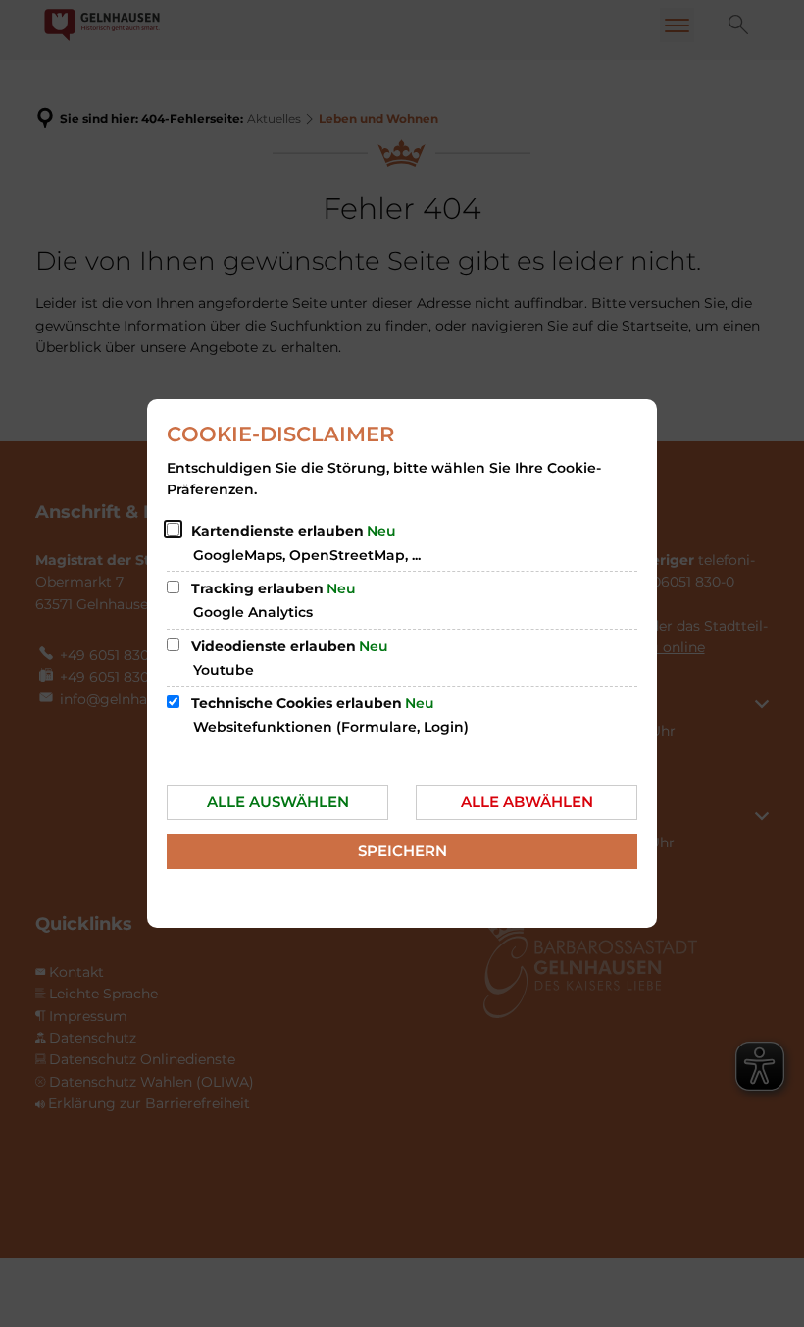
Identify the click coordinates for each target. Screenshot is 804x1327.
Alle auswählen (278, 801)
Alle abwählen (527, 801)
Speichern (402, 851)
